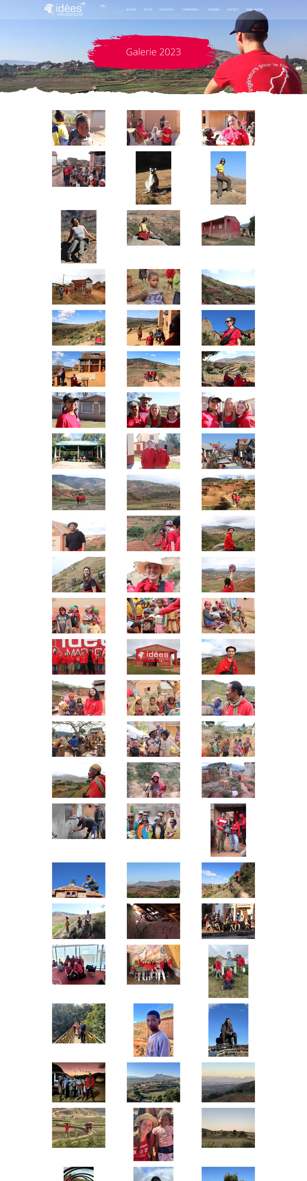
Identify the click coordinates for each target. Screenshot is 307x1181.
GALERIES (214, 9)
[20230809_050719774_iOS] (78, 1128)
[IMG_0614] (78, 127)
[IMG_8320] (78, 574)
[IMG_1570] (153, 739)
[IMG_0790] (228, 880)
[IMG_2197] (153, 821)
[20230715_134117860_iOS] (78, 964)
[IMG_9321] (228, 286)
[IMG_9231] (78, 369)
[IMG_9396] (78, 880)
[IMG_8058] (228, 451)
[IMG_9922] (153, 286)
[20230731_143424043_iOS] (228, 1128)
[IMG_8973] (78, 451)
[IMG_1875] (78, 780)
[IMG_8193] (228, 492)
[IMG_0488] (228, 921)
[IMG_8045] (153, 451)
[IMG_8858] (228, 656)
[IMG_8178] (153, 492)
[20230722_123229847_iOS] (228, 971)
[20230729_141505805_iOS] (228, 1082)
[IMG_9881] (78, 286)
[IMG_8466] (228, 574)
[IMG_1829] (228, 739)
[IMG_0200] (228, 410)
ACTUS (148, 9)
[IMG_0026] (153, 369)
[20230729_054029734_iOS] (153, 1082)
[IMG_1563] (78, 739)
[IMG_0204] (153, 410)
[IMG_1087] (153, 227)
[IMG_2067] (78, 821)
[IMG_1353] (78, 921)
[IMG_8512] (78, 615)
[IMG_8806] (78, 656)
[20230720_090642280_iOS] (153, 964)
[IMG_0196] (78, 410)
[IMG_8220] (78, 533)
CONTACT (233, 9)
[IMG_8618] (228, 615)
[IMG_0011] (228, 227)
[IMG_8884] (153, 698)
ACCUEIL (131, 9)
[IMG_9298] (153, 328)
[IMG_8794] (153, 656)
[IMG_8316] (228, 533)
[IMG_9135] (228, 328)
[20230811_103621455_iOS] (153, 1134)
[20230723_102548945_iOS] (78, 1023)
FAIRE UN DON (254, 9)
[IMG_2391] (228, 830)
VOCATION (165, 9)
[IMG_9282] (78, 328)
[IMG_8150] (78, 492)
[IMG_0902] (153, 178)
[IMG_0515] (78, 169)
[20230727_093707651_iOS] (153, 1030)
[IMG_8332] (153, 574)
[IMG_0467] (153, 921)
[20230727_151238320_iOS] (78, 1082)
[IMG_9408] (153, 880)
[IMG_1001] (228, 178)
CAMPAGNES (190, 9)
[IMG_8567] (153, 615)
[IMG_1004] (78, 236)
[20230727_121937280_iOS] (228, 1030)
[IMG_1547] (228, 780)
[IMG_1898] (153, 780)
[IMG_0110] (228, 369)
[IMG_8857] (78, 698)
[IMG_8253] (153, 533)
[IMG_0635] (153, 127)
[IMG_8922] (228, 698)
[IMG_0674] (228, 127)
